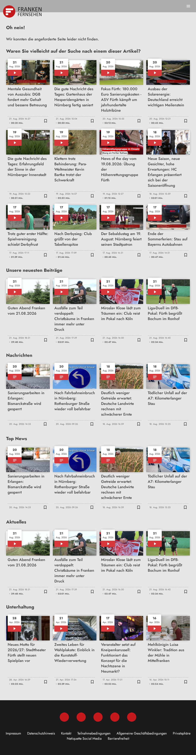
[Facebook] (64, 717)
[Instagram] (81, 717)
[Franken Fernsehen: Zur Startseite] (22, 11)
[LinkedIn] (114, 717)
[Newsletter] (131, 717)
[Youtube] (98, 717)
